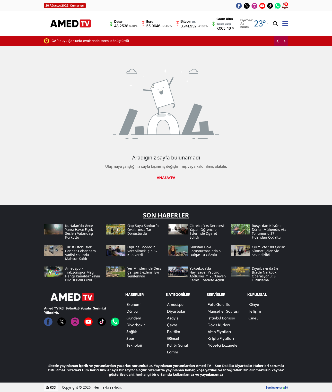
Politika (173, 331)
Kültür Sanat (177, 345)
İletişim (254, 311)
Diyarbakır (135, 324)
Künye (253, 304)
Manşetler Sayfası (223, 311)
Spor (130, 338)
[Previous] (277, 41)
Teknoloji (134, 345)
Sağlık (131, 331)
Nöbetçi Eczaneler (223, 345)
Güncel (173, 338)
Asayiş (172, 318)
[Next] (284, 41)
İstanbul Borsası (221, 318)
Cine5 (253, 318)
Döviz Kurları (219, 324)
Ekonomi (133, 304)
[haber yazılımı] (277, 387)
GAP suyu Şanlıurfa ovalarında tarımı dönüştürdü (90, 41)
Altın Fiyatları (219, 331)
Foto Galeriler (220, 304)
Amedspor (176, 304)
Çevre (172, 324)
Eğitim (172, 352)
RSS (52, 387)
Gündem (133, 318)
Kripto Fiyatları (221, 338)
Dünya (132, 311)
